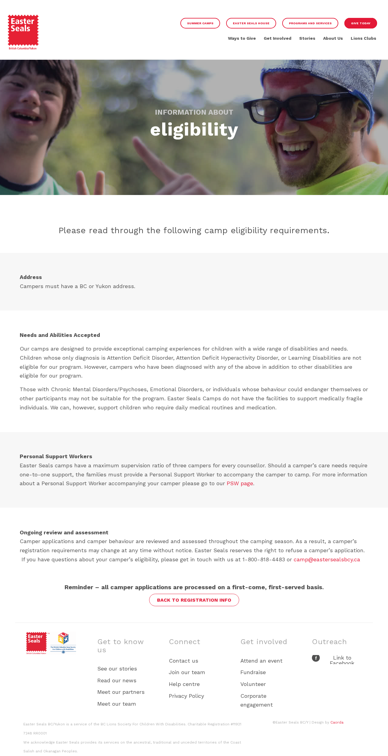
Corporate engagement (256, 700)
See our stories (117, 668)
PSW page (240, 483)
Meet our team (116, 704)
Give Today (360, 23)
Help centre (184, 684)
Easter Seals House (251, 23)
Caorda (336, 722)
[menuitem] (200, 23)
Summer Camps (200, 23)
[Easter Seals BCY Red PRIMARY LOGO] (23, 34)
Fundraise (253, 672)
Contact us (183, 660)
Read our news (116, 680)
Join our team (187, 672)
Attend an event (261, 660)
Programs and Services (310, 23)
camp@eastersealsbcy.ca (327, 559)
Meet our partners (121, 692)
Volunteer (253, 684)
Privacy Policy (186, 696)
